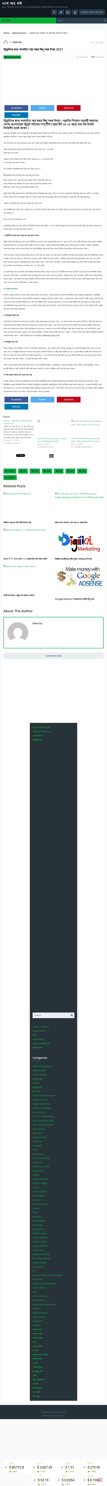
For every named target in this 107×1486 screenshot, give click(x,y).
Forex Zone (38, 1154)
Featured (37, 1145)
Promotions (38, 1266)
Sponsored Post (40, 1312)
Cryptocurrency (40, 1099)
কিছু (60, 471)
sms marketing (40, 1296)
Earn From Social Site (43, 1124)
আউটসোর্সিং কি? (38, 735)
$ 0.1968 (93, 1480)
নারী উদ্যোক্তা (37, 1358)
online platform (40, 1246)
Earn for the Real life (43, 1116)
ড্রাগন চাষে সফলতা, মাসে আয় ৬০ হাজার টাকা (71, 522)
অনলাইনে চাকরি (38, 1337)
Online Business (40, 1237)
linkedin (16, 115)
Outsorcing (38, 1250)
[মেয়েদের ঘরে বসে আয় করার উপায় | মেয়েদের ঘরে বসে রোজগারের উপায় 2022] (53, 428)
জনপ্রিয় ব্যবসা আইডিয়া (40, 1354)
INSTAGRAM (38, 1195)
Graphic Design (40, 1183)
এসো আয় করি (12, 3)
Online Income (13, 57)
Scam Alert (38, 1279)
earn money (38, 1129)
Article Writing (40, 1074)
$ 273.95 (93, 1467)
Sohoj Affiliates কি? (41, 727)
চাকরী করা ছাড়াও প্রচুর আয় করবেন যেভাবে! (18, 595)
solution (37, 1308)
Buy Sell (36, 1091)
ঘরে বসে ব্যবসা (37, 1346)
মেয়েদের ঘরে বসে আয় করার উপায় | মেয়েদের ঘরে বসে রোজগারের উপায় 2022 (51, 440)
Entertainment (40, 1137)
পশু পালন (35, 1363)
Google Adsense (40, 1179)
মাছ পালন (36, 1383)
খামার (34, 1342)
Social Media (39, 1300)
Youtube (37, 1325)
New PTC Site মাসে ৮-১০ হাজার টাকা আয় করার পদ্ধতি (25, 558)
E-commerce (39, 1112)
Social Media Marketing (44, 1304)
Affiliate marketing (42, 731)
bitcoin (36, 1083)
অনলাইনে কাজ (37, 1333)
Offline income (40, 1233)
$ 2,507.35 (44, 1467)
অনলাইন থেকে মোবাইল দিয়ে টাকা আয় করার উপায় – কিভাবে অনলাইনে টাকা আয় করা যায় (85, 440)
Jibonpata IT (59, 1416)
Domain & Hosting (41, 1108)
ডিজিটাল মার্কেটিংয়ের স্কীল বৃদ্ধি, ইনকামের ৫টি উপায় (73, 558)
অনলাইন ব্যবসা (37, 1329)
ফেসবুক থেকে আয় (11, 288)
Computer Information (44, 1095)
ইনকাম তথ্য (17, 42)
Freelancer (38, 1162)
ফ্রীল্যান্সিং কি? (37, 739)
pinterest (69, 108)
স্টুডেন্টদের (11, 477)
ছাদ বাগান (36, 1350)
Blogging (37, 1087)
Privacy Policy (39, 1031)
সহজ (83, 471)
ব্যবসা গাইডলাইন (38, 1379)
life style (37, 1216)
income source (40, 1191)
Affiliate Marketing (42, 1066)
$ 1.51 (69, 1467)
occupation (38, 1229)
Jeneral (36, 1208)
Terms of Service (41, 1026)
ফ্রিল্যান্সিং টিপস (38, 1371)
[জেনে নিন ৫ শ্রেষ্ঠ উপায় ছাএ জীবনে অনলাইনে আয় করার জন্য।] (20, 432)
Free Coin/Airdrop (41, 1158)
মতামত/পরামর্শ (37, 1047)
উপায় (36, 471)
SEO (34, 1291)
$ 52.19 (43, 1480)
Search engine (39, 1287)
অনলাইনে (11, 471)
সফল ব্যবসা (36, 1396)
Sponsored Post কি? (42, 1043)
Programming (39, 1262)
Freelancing (38, 1170)
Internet (37, 1200)
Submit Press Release (92, 12)
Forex (35, 1149)
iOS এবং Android (40, 1204)
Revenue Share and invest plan (47, 1275)
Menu (8, 20)
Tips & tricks (39, 1317)
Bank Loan (38, 1078)
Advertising (38, 1039)
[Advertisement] (53, 83)
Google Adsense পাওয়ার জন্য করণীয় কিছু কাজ (74, 598)
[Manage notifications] (100, 1480)
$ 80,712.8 (16, 1467)
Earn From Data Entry (43, 1120)
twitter (42, 108)
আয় (24, 471)
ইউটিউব (70, 241)
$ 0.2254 (68, 1480)
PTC (34, 1271)
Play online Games (41, 1258)
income (36, 1187)
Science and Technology (44, 1283)
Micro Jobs (38, 1225)
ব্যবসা (34, 1375)
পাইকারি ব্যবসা (37, 1367)
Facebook (37, 1141)
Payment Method (41, 1254)
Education (37, 1133)
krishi (35, 1212)
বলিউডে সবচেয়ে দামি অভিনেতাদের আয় (17, 522)
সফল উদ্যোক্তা (38, 1388)
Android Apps (39, 1070)
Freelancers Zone (41, 1166)
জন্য (71, 471)
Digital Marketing (41, 1103)
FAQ (34, 1035)
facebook (16, 108)
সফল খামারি (36, 1392)
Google (36, 1175)
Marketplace (39, 1220)
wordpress (38, 1321)
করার (48, 471)
